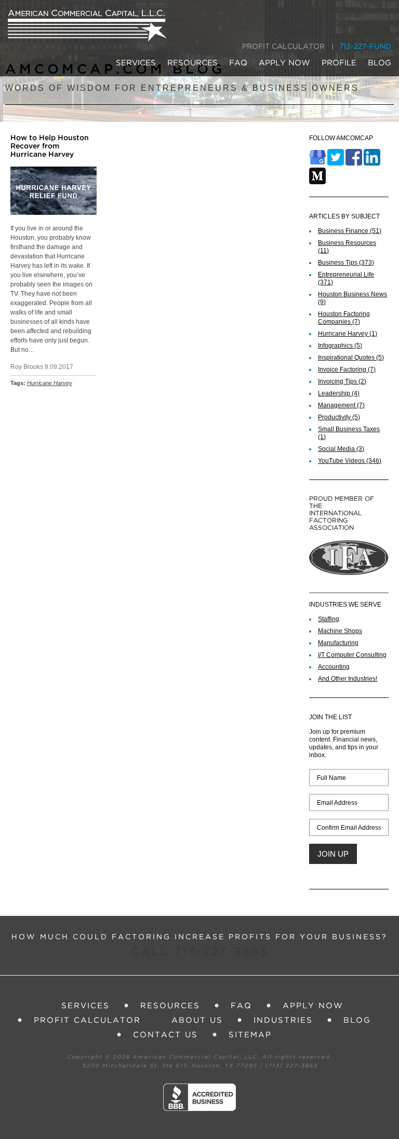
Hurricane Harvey (49, 383)
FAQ (238, 63)
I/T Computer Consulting (352, 654)
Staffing (328, 619)
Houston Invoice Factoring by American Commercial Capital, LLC (87, 26)
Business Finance (349, 231)
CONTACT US (165, 1035)
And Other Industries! (347, 678)
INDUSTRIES (283, 1020)
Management (341, 405)
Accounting (334, 666)
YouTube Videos (349, 460)
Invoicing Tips (342, 381)
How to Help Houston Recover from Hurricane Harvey (49, 146)
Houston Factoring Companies (344, 317)
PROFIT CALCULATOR (283, 47)
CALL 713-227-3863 (199, 952)
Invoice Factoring (347, 369)
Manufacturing (338, 643)
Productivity (339, 417)
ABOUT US (197, 1020)
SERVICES (136, 63)
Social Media (341, 448)
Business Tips (346, 262)
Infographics (340, 345)
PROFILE (339, 63)
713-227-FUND (365, 47)
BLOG (379, 63)
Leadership (339, 393)
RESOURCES (192, 63)
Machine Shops (340, 631)
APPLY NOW (284, 63)
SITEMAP (250, 1035)
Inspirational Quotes (351, 357)
